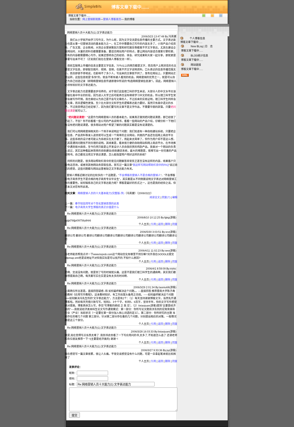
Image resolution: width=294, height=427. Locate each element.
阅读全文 (155, 197)
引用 (153, 224)
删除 (167, 224)
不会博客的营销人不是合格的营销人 (140, 175)
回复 (174, 224)
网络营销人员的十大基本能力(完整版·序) (101, 193)
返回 (160, 224)
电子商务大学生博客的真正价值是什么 (97, 207)
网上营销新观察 (91, 19)
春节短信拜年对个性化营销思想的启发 (97, 203)
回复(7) (166, 197)
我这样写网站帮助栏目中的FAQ (151, 164)
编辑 (174, 197)
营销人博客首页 (112, 19)
